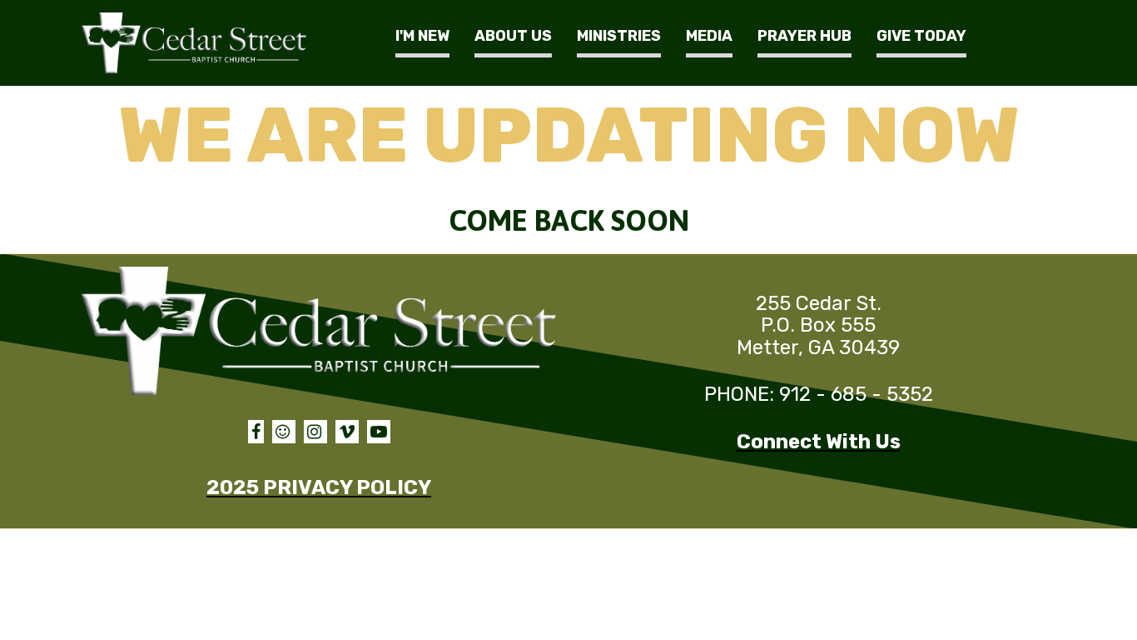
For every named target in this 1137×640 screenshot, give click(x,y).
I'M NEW (422, 36)
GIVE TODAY (921, 36)
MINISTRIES (619, 36)
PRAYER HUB (804, 36)
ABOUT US (513, 36)
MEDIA (709, 36)
